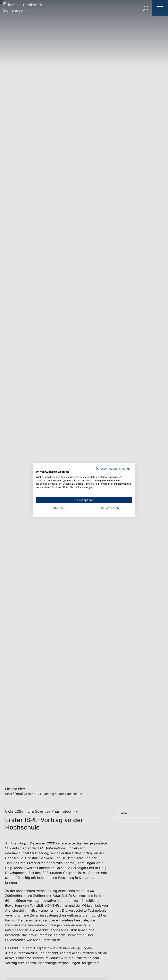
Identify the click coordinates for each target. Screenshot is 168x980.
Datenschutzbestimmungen (114, 468)
